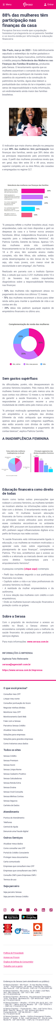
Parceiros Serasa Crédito (14, 725)
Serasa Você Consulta (13, 792)
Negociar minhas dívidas (14, 708)
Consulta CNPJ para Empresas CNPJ (19, 875)
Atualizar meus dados (13, 730)
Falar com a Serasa (12, 721)
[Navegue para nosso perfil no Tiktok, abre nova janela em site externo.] (12, 910)
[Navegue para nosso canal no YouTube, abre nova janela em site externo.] (20, 910)
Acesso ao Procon (11, 957)
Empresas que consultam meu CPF (18, 866)
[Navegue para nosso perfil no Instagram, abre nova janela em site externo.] (4, 910)
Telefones (7, 822)
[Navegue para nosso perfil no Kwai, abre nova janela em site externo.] (51, 910)
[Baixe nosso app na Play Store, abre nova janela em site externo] (29, 918)
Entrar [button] (51, 4)
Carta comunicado (11, 862)
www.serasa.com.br (38, 641)
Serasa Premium (10, 760)
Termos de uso (9, 879)
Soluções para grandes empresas (18, 739)
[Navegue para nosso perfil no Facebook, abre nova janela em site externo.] (35, 910)
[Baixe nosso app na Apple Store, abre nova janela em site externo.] (11, 918)
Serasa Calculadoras (12, 778)
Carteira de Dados (11, 805)
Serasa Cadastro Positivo (14, 774)
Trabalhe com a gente (13, 966)
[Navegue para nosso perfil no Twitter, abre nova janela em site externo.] (27, 910)
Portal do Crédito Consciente (16, 853)
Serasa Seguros (10, 801)
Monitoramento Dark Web (14, 717)
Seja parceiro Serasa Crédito (15, 896)
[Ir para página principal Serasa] (28, 4)
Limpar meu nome (11, 699)
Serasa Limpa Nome (12, 769)
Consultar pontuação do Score (17, 703)
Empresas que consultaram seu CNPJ (20, 870)
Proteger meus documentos (15, 857)
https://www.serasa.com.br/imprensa (22, 670)
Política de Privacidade (13, 953)
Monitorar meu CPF (12, 712)
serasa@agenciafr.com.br (16, 664)
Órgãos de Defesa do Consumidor (18, 962)
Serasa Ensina (9, 787)
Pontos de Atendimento (13, 818)
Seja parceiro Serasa (12, 892)
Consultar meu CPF (12, 694)
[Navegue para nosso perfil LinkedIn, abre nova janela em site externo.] (43, 910)
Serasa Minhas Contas (13, 796)
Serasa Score (9, 765)
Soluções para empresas (14, 734)
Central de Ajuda (10, 827)
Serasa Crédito (10, 756)
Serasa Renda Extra (12, 783)
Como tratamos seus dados (15, 743)
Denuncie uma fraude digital (15, 831)
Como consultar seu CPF (14, 848)
